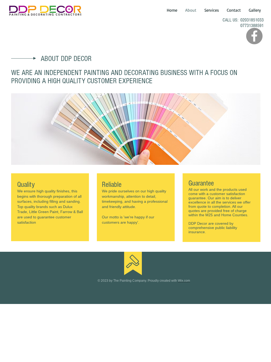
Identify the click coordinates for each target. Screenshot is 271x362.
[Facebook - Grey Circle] (254, 36)
